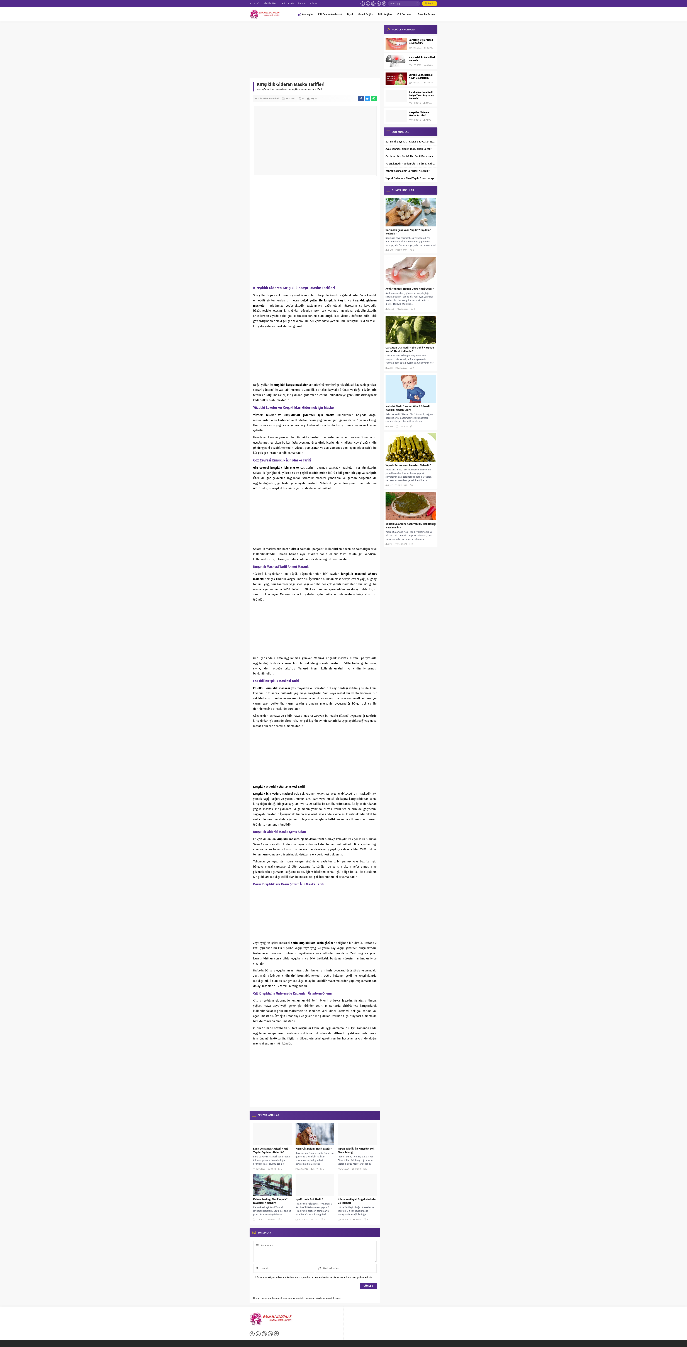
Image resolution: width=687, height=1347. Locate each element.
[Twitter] (368, 3)
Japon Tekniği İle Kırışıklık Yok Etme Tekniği (356, 1150)
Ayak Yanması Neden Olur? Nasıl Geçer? (409, 149)
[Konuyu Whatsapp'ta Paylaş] (374, 98)
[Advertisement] (315, 51)
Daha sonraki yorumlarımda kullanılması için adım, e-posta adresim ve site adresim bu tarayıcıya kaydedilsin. (315, 1277)
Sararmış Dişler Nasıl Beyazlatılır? (421, 41)
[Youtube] (379, 3)
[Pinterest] (384, 3)
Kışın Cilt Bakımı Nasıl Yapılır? (314, 1148)
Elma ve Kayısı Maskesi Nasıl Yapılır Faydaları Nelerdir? (270, 1150)
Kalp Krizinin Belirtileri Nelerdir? (422, 59)
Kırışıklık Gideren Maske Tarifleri (419, 114)
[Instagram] (373, 3)
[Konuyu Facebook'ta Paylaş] (361, 98)
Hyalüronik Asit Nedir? (309, 1199)
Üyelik (431, 3)
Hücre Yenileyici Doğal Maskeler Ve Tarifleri (357, 1201)
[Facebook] (362, 3)
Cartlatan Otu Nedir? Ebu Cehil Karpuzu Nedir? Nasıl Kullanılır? (411, 156)
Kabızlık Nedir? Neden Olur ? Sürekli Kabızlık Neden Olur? (411, 163)
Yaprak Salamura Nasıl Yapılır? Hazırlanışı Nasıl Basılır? (411, 178)
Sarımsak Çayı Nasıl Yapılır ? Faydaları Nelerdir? (411, 141)
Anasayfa (261, 89)
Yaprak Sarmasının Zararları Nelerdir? (408, 171)
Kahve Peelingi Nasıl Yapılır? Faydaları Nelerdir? (270, 1201)
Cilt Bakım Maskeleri (278, 89)
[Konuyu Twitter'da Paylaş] (367, 98)
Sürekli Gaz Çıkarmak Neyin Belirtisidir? (421, 76)
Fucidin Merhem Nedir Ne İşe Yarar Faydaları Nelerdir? (421, 95)
